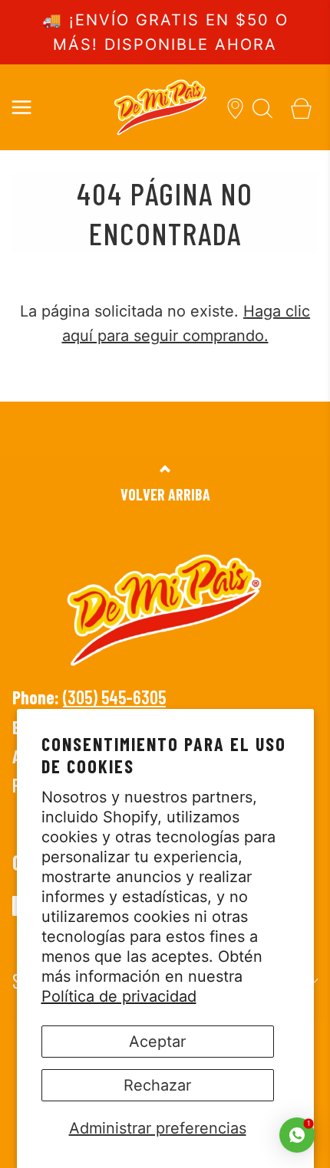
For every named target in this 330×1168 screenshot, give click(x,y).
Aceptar (157, 1041)
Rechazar (157, 1085)
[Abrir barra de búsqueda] (263, 107)
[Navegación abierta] (21, 107)
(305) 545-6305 (114, 697)
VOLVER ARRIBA (165, 494)
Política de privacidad (118, 996)
